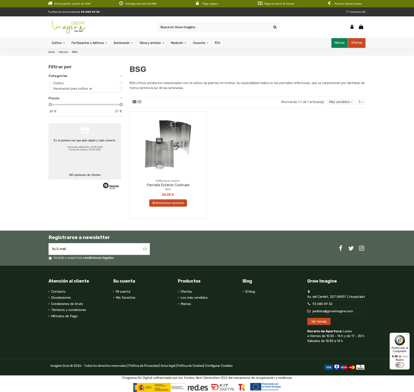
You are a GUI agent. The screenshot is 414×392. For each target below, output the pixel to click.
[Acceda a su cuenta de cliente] (352, 27)
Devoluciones (61, 298)
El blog (250, 292)
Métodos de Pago (64, 316)
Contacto (58, 292)
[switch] (399, 364)
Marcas (185, 304)
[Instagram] (361, 248)
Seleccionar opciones (169, 203)
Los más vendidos (194, 298)
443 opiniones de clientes (85, 174)
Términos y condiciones (68, 310)
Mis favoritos (125, 298)
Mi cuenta (123, 292)
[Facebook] (341, 248)
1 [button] (360, 102)
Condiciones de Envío (67, 304)
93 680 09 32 (322, 304)
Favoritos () (357, 11)
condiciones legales (98, 258)
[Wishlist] (165, 175)
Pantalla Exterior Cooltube (168, 185)
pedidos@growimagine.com (332, 311)
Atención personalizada (75, 11)
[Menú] (407, 335)
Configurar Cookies (219, 366)
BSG (168, 189)
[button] (340, 102)
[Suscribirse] (145, 249)
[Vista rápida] (171, 175)
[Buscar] (275, 27)
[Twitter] (351, 248)
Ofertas (186, 292)
